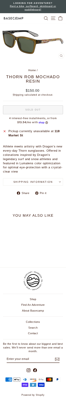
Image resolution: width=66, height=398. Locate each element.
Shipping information (33, 181)
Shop (33, 299)
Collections (33, 321)
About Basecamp (33, 310)
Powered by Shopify (33, 395)
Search (32, 327)
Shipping (18, 94)
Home (32, 70)
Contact (33, 333)
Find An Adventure (33, 304)
